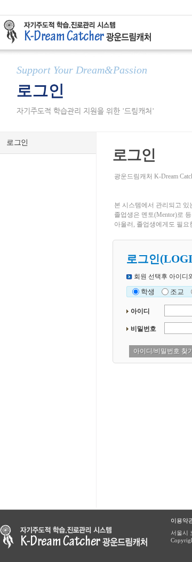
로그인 (17, 142)
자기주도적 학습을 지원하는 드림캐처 (80, 32)
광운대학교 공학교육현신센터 (73, 537)
